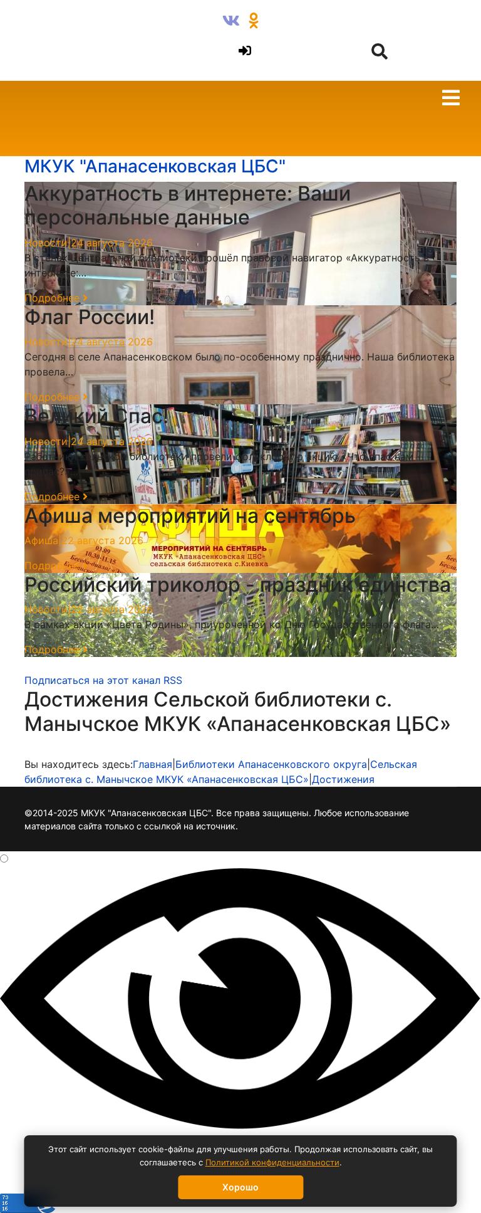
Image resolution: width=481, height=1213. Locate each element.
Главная (152, 764)
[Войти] (243, 51)
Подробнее (53, 297)
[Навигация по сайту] (451, 99)
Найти (38, 22)
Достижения (343, 779)
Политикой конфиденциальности (272, 1162)
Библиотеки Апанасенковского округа (271, 764)
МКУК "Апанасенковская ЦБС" (155, 166)
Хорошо (240, 1187)
